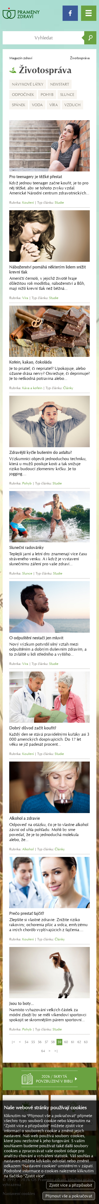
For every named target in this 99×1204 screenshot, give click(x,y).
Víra (53, 104)
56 (39, 1042)
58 (53, 1042)
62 (79, 1042)
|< (13, 1042)
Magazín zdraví (20, 58)
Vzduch (72, 104)
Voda (37, 104)
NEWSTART (59, 84)
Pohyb (47, 94)
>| (56, 1051)
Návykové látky (28, 84)
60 (66, 1042)
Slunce (67, 94)
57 (46, 1042)
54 (26, 1042)
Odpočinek (23, 94)
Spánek (18, 104)
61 (72, 1042)
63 (86, 1042)
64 (43, 1051)
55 (33, 1042)
